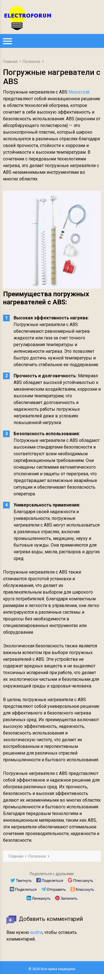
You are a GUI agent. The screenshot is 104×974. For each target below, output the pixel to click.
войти (36, 932)
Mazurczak (79, 92)
